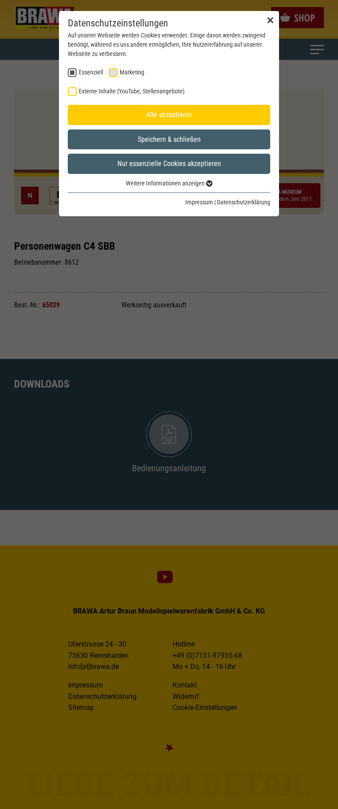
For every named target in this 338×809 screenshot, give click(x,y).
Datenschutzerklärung (243, 202)
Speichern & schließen (169, 139)
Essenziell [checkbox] (91, 72)
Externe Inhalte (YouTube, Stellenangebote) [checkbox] (131, 91)
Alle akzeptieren (169, 115)
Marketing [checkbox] (132, 72)
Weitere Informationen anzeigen (166, 183)
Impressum (199, 202)
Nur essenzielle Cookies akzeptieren (169, 163)
